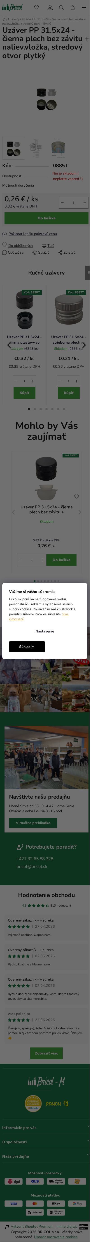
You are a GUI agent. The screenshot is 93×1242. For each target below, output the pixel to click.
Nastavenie (44, 631)
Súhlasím (27, 646)
